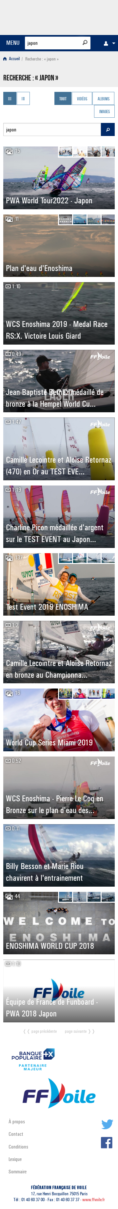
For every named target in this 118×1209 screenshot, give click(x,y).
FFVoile (84, 16)
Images (104, 112)
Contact (16, 1134)
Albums (103, 99)
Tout (63, 99)
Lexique (15, 1159)
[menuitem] (108, 43)
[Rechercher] (85, 42)
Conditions (18, 1147)
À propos (17, 1121)
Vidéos (82, 99)
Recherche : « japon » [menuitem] (42, 59)
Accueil (14, 59)
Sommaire (18, 1171)
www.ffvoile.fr (93, 1199)
